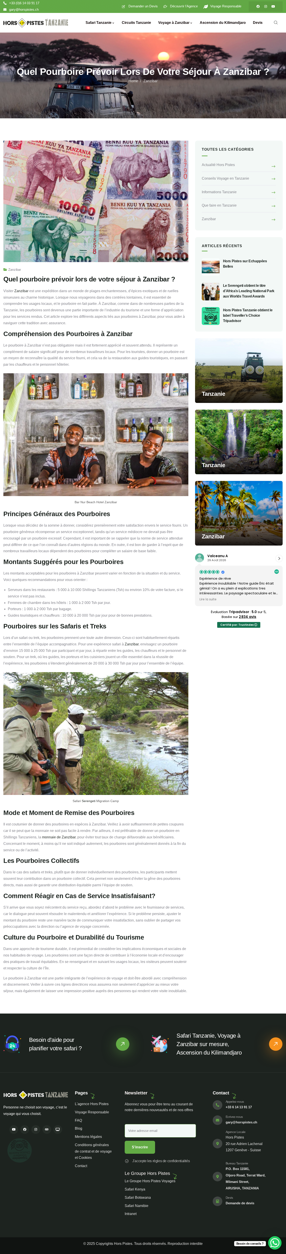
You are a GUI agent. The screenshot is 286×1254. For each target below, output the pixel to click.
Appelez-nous (235, 1101)
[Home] (35, 22)
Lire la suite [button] (208, 599)
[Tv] (57, 1129)
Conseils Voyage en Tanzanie (225, 178)
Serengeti (88, 801)
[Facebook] (258, 6)
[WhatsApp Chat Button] (275, 1243)
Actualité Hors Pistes (218, 165)
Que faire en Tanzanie (219, 205)
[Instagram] (265, 6)
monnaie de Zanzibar (59, 837)
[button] (279, 558)
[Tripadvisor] (46, 1129)
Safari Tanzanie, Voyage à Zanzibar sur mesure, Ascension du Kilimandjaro (209, 1044)
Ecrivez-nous (234, 1117)
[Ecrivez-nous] (217, 1120)
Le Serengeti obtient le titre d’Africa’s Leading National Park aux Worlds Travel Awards (248, 291)
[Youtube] (273, 6)
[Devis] (217, 1201)
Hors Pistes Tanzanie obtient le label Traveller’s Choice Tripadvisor (248, 315)
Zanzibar (150, 81)
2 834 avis (247, 616)
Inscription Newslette (141, 1121)
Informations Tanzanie (219, 192)
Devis (229, 1197)
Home (133, 81)
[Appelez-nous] (217, 1105)
